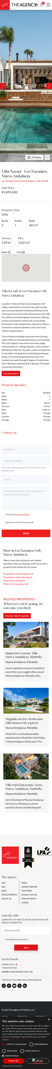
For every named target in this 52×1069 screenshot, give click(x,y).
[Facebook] (9, 986)
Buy (4, 883)
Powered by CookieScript (12, 1066)
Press (24, 883)
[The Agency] (10, 855)
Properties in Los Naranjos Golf (18, 573)
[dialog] (26, 1043)
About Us (6, 898)
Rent (4, 891)
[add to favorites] (47, 157)
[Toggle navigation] (48, 5)
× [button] (49, 1020)
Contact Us (8, 964)
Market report (29, 887)
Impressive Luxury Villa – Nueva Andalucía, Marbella (24, 655)
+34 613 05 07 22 (9, 968)
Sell (4, 887)
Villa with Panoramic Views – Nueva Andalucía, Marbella (25, 786)
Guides (24, 902)
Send (26, 533)
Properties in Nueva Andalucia (17, 577)
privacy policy (22, 514)
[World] (36, 5)
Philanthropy (29, 898)
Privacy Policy (15, 1039)
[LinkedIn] (25, 986)
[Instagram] (4, 986)
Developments (9, 894)
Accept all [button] (14, 1061)
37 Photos (36, 157)
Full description (10, 373)
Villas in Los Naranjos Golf (15, 584)
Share (4, 252)
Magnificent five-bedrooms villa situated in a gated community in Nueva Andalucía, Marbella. (24, 724)
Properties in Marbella (14, 580)
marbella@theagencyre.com (17, 972)
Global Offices (29, 894)
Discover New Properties (17, 615)
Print (19, 252)
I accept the (17, 514)
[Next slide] (49, 86)
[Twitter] (19, 986)
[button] (26, 1055)
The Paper (26, 891)
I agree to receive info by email (19, 522)
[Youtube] (14, 986)
